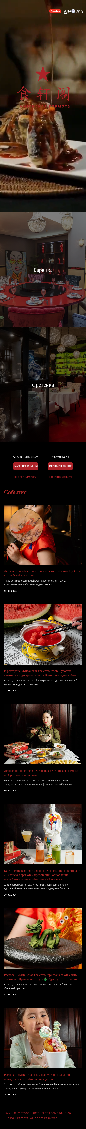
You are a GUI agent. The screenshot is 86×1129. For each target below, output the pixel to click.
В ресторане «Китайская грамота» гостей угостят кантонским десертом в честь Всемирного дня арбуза (40, 673)
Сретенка (43, 384)
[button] (60, 466)
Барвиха (43, 269)
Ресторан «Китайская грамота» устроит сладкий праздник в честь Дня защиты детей (37, 1076)
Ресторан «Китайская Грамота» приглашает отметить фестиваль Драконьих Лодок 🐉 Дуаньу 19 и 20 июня (40, 977)
